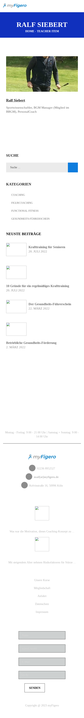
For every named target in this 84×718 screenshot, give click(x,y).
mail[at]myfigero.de (46, 477)
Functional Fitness (25, 210)
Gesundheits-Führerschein (30, 218)
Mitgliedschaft (42, 588)
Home (29, 31)
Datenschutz (42, 604)
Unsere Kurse (42, 580)
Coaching (18, 194)
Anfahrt (42, 596)
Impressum (42, 611)
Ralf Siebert (15, 100)
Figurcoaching (22, 202)
